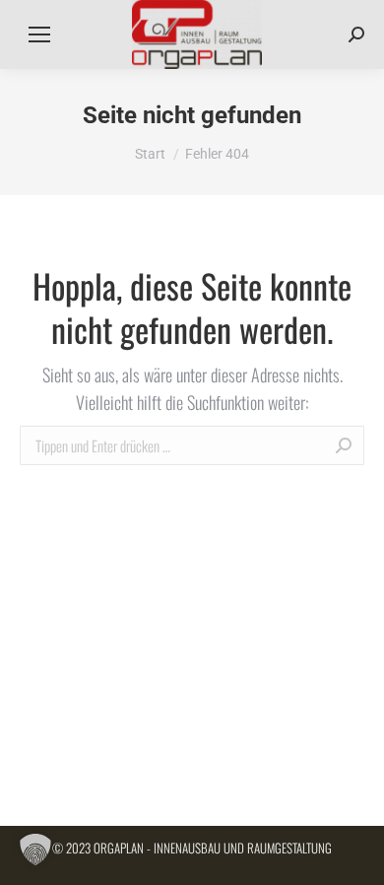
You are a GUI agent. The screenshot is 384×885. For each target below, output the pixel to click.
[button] (35, 849)
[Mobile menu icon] (39, 34)
